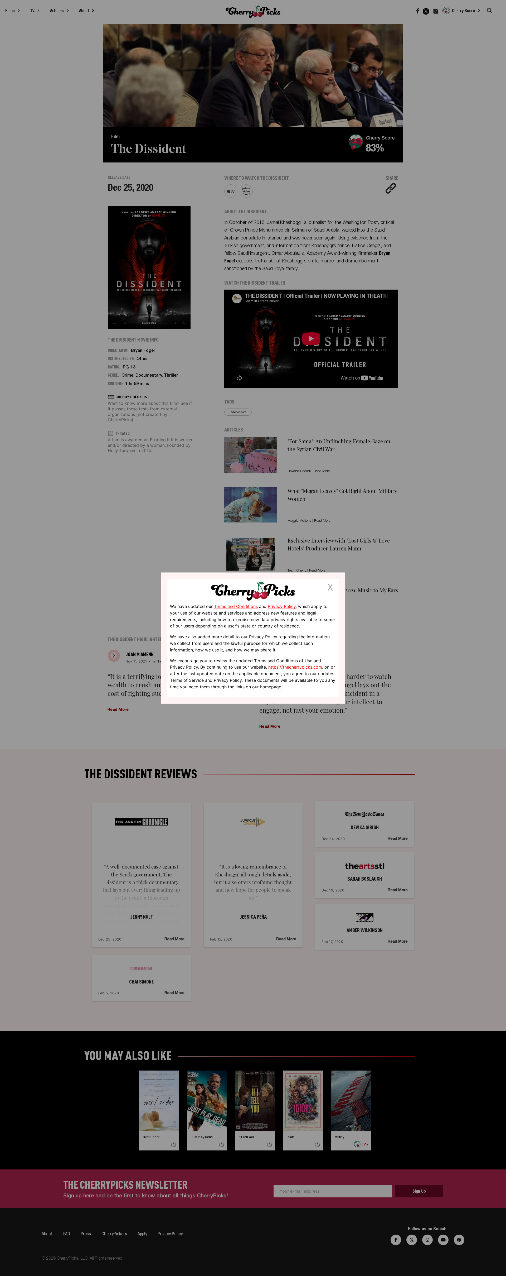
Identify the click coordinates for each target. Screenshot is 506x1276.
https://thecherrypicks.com (295, 667)
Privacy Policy (282, 606)
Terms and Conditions (236, 606)
